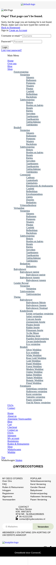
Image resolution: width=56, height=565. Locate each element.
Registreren (13, 441)
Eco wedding (32, 352)
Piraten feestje (33, 324)
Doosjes (30, 199)
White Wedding (34, 355)
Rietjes (29, 110)
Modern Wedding (34, 369)
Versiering (25, 74)
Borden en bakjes (34, 105)
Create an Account (18, 30)
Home (10, 60)
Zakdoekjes (31, 183)
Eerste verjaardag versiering (39, 313)
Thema (17, 297)
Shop (10, 69)
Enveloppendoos (34, 194)
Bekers (29, 102)
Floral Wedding (33, 383)
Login (4, 47)
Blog (9, 66)
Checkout (12, 427)
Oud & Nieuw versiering (38, 402)
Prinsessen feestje (34, 330)
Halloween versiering (36, 391)
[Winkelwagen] (35, 561)
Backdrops (31, 97)
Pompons (30, 83)
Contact (11, 408)
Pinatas (29, 88)
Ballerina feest (33, 336)
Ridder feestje (33, 327)
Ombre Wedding (34, 372)
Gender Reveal (21, 283)
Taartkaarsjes (32, 119)
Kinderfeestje (26, 311)
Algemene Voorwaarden (19, 419)
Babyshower (20, 269)
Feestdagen (25, 386)
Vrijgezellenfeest (28, 205)
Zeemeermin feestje (35, 322)
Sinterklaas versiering (36, 388)
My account (13, 438)
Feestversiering (21, 72)
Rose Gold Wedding (36, 358)
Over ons (11, 63)
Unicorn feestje (33, 319)
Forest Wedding (34, 366)
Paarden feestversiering (37, 338)
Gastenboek (32, 180)
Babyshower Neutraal (37, 308)
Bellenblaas (31, 94)
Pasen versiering (34, 399)
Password (7, 41)
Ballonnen (31, 80)
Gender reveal (37, 487)
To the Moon (32, 333)
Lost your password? (11, 50)
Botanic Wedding (34, 380)
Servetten (30, 113)
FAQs (10, 405)
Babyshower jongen (30, 277)
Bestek (29, 108)
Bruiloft (17, 127)
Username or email (11, 35)
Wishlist (11, 452)
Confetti (30, 91)
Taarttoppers (32, 116)
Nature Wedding (34, 377)
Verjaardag (19, 208)
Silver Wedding (33, 349)
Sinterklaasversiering (40, 481)
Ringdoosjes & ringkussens (39, 185)
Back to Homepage (10, 27)
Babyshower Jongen (36, 305)
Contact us (12, 430)
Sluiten (18, 460)
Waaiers (30, 85)
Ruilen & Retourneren (18, 444)
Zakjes (29, 197)
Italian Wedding (34, 374)
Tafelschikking (33, 122)
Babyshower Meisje (36, 302)
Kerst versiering (34, 394)
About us (11, 416)
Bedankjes (31, 202)
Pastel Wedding (33, 363)
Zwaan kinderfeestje (36, 341)
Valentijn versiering (35, 397)
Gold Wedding (33, 361)
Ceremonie (25, 174)
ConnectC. (36, 552)
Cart (9, 424)
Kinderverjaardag (38, 493)
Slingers (30, 77)
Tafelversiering (27, 99)
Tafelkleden (32, 124)
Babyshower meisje (29, 272)
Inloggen (11, 435)
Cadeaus (30, 177)
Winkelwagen (14, 449)
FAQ (4, 484)
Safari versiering (34, 316)
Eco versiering (33, 344)
